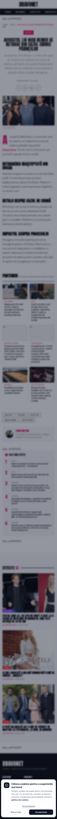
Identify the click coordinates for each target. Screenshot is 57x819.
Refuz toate (16, 812)
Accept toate (41, 812)
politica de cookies (19, 800)
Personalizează (28, 806)
